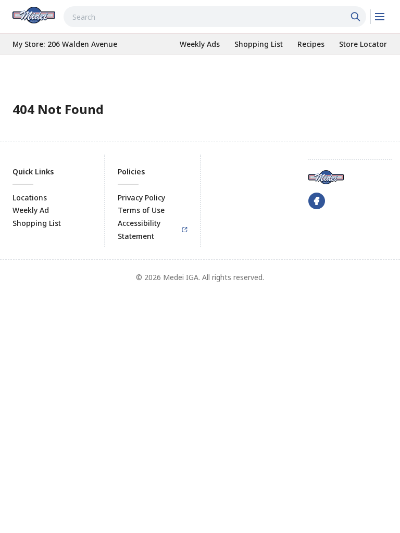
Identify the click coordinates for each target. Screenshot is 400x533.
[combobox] (215, 16)
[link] (33, 15)
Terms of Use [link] (141, 210)
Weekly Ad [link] (30, 210)
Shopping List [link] (36, 223)
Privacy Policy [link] (141, 197)
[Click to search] (356, 16)
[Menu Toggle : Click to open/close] (379, 16)
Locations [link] (29, 197)
